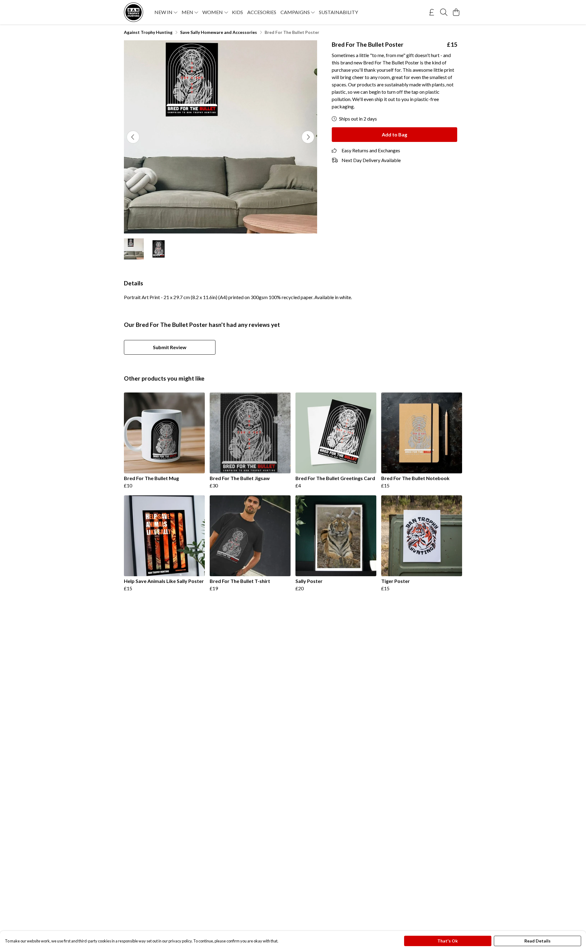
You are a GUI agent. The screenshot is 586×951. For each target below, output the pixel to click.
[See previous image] (133, 137)
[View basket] (456, 12)
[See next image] (308, 137)
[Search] (444, 12)
